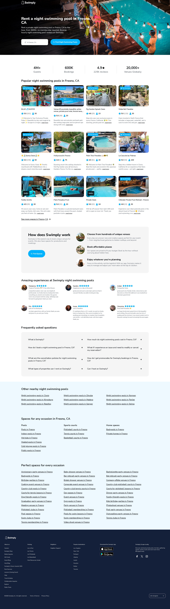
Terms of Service (34, 596)
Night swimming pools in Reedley (36, 404)
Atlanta (75, 557)
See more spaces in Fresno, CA (34, 219)
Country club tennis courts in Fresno (79, 488)
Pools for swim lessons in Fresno (78, 513)
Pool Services (8, 569)
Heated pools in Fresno (31, 442)
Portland (75, 554)
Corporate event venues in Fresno (78, 484)
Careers (6, 548)
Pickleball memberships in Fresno (79, 509)
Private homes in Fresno (117, 433)
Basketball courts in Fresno (76, 438)
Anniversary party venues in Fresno (37, 471)
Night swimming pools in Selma (120, 404)
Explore (6, 584)
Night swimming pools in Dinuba (78, 395)
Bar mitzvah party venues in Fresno (79, 476)
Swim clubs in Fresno (30, 518)
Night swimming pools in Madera (78, 399)
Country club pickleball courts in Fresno (123, 484)
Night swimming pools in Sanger (78, 404)
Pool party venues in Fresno (118, 509)
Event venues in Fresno (74, 497)
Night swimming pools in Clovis (35, 395)
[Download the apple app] (106, 549)
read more (45, 123)
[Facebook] (137, 556)
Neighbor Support (55, 548)
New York (76, 551)
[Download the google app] (106, 554)
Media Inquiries (8, 554)
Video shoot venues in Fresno (77, 522)
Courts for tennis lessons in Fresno (36, 492)
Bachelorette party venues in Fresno (122, 471)
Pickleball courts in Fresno (75, 429)
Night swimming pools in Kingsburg (37, 399)
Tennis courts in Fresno (74, 433)
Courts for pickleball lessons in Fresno (123, 488)
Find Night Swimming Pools (66, 42)
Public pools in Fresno (31, 450)
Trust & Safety (8, 578)
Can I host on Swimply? (97, 368)
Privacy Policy (45, 596)
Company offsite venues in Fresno (121, 480)
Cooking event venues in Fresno (35, 484)
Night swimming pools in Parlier (120, 399)
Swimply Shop (8, 551)
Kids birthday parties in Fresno (119, 501)
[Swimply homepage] (85, 2)
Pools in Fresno (28, 429)
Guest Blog (7, 560)
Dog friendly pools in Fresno (33, 497)
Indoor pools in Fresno (31, 433)
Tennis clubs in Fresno (116, 518)
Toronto (75, 569)
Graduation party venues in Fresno (36, 501)
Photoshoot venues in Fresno (119, 505)
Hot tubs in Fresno (29, 438)
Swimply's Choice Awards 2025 (13, 566)
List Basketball (31, 557)
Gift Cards (7, 557)
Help (5, 575)
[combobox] (34, 42)
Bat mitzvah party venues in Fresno (121, 476)
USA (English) (154, 596)
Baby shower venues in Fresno (77, 471)
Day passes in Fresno (73, 492)
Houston (75, 563)
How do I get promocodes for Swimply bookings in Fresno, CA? (112, 359)
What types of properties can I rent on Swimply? (49, 368)
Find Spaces (37, 254)
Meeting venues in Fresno (32, 505)
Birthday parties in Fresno (32, 480)
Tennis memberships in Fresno (34, 522)
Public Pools (7, 587)
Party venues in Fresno (74, 505)
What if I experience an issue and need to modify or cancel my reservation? (113, 349)
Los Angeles (76, 548)
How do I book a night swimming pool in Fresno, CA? (51, 347)
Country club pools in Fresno (33, 488)
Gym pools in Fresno (73, 501)
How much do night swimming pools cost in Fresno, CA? (112, 339)
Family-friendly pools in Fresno (120, 497)
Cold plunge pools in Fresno (33, 446)
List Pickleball (31, 554)
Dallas (75, 566)
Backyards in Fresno (115, 429)
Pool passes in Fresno (30, 513)
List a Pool (30, 548)
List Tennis (30, 551)
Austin (75, 560)
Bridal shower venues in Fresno (78, 480)
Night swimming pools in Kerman (121, 395)
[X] (141, 556)
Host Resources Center (34, 560)
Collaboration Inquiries (10, 581)
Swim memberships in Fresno (77, 518)
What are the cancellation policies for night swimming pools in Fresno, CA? (52, 359)
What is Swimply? (36, 339)
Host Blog (7, 563)
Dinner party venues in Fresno (119, 492)
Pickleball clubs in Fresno (32, 509)
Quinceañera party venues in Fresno (122, 513)
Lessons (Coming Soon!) (11, 572)
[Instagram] (146, 556)
